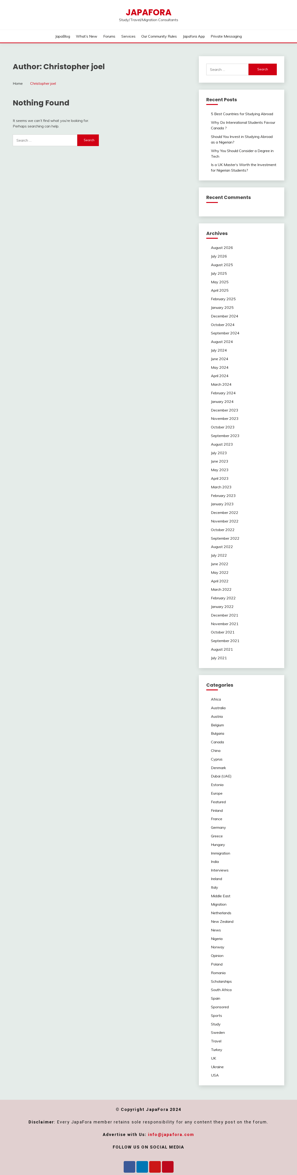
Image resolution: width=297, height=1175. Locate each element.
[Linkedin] (142, 1167)
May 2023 (220, 469)
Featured (218, 802)
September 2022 (225, 538)
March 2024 (221, 384)
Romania (218, 972)
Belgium (217, 725)
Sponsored (220, 1007)
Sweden (218, 1032)
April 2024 (220, 375)
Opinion (217, 955)
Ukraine (217, 1066)
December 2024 (224, 316)
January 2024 (222, 401)
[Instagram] (155, 1167)
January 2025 (222, 307)
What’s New (86, 36)
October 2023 (223, 427)
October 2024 (223, 324)
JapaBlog (62, 36)
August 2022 (222, 546)
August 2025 (222, 264)
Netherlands (221, 913)
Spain (215, 998)
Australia (218, 707)
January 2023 (222, 504)
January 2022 (222, 606)
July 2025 (219, 273)
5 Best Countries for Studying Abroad (242, 113)
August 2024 (222, 341)
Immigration (220, 853)
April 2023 (220, 478)
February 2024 (223, 393)
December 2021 (224, 615)
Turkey (216, 1049)
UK (213, 1058)
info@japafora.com (171, 1134)
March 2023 (221, 487)
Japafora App (194, 36)
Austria (217, 716)
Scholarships (221, 981)
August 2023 (222, 444)
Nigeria (217, 938)
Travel (216, 1041)
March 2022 (221, 589)
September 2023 (225, 435)
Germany (218, 827)
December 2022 (224, 512)
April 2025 (220, 290)
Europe (217, 793)
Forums (109, 36)
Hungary (218, 844)
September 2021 (225, 640)
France (216, 818)
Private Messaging (226, 36)
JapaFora (148, 12)
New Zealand (222, 921)
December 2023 (224, 410)
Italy (214, 887)
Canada (217, 742)
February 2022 (223, 598)
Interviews (220, 870)
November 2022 (225, 521)
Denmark (218, 767)
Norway (217, 947)
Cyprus (217, 759)
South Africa (221, 989)
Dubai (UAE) (221, 776)
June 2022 (219, 563)
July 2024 (219, 350)
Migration (218, 904)
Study (216, 1024)
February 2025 (223, 299)
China (215, 750)
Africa (216, 699)
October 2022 (223, 529)
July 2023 (219, 452)
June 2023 (219, 461)
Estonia (217, 784)
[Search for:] (45, 140)
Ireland (216, 878)
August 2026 (222, 247)
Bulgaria (217, 733)
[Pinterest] (168, 1167)
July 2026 (219, 256)
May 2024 (220, 367)
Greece (217, 836)
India (215, 861)
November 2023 (225, 418)
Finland (217, 810)
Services (128, 36)
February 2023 (223, 495)
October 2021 (223, 632)
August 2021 (222, 649)
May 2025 (220, 282)
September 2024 (225, 333)
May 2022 (220, 572)
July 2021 (219, 658)
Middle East (220, 896)
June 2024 (219, 358)
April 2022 (220, 581)
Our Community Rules (159, 36)
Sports (216, 1015)
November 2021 (225, 623)
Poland (217, 964)
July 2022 (219, 555)
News (216, 930)
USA (215, 1075)
